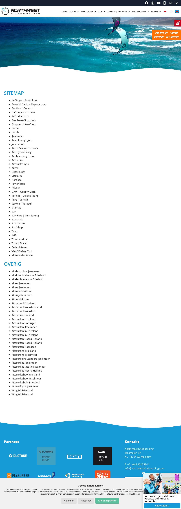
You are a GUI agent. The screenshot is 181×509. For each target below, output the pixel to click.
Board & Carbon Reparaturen (29, 104)
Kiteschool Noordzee (24, 311)
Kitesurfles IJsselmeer (24, 362)
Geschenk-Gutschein (24, 120)
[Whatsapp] (170, 3)
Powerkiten (18, 183)
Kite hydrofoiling (21, 152)
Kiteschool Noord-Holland (27, 307)
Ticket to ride (19, 239)
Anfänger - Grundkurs (24, 100)
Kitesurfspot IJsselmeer (25, 386)
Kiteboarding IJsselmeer (26, 271)
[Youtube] (158, 3)
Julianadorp (18, 144)
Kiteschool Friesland (23, 303)
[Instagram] (152, 3)
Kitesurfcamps (20, 164)
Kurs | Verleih (20, 199)
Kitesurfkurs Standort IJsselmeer (31, 358)
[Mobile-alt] (164, 3)
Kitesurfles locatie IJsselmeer (28, 366)
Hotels (15, 132)
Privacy (16, 187)
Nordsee (17, 180)
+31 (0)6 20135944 (138, 464)
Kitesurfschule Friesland (26, 382)
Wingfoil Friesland (22, 390)
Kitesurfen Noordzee (24, 347)
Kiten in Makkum (22, 291)
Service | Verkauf (117, 11)
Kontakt (156, 11)
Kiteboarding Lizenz (23, 156)
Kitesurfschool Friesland (26, 374)
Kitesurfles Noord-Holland (27, 370)
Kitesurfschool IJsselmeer (26, 378)
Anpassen (86, 500)
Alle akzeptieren (107, 500)
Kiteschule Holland (23, 315)
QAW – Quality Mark (24, 191)
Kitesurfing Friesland (24, 350)
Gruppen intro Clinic (24, 124)
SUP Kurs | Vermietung (25, 215)
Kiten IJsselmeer (21, 283)
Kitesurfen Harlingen (24, 323)
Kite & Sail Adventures (25, 148)
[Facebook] (146, 3)
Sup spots (17, 219)
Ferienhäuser (19, 247)
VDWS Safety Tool (22, 251)
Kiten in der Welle (22, 255)
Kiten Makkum (20, 299)
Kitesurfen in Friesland (25, 331)
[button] (143, 473)
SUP (100, 11)
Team (64, 11)
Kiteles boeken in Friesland (28, 279)
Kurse (72, 11)
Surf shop (17, 227)
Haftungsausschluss (23, 112)
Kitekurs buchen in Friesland (29, 275)
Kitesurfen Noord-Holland (27, 339)
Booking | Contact (22, 108)
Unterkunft (139, 11)
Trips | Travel (19, 243)
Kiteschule (87, 11)
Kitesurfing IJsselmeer (24, 354)
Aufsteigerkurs (20, 116)
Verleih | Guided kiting (25, 195)
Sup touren (18, 223)
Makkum (17, 176)
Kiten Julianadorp (22, 295)
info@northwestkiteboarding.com (144, 468)
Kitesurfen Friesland (24, 319)
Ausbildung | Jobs (22, 140)
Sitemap (16, 207)
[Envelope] (176, 3)
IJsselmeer (18, 136)
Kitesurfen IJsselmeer (24, 327)
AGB (14, 235)
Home (15, 128)
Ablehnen (69, 500)
